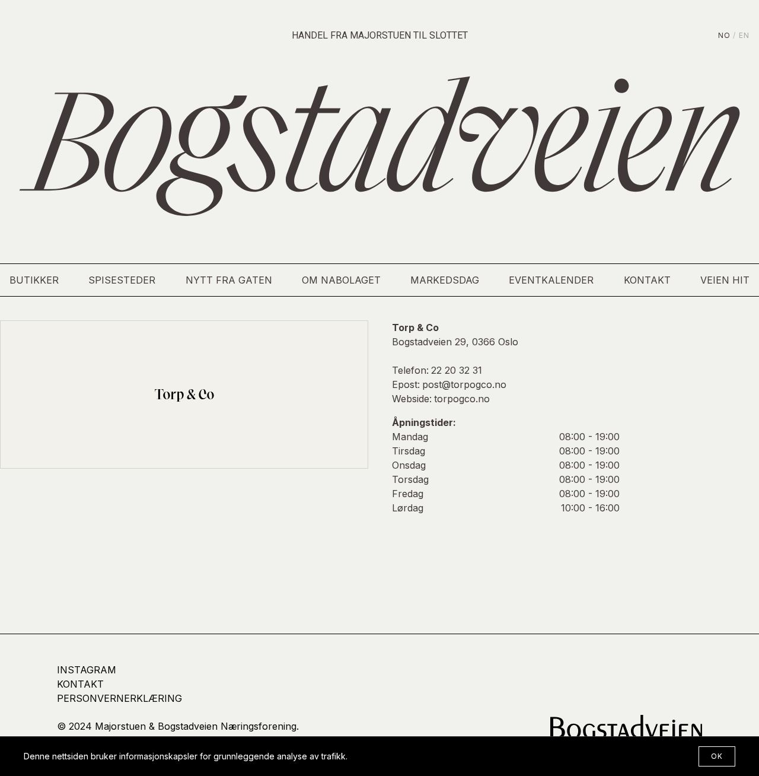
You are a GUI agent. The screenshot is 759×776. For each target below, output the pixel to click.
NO (724, 35)
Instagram (86, 670)
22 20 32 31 (456, 370)
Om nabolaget (341, 280)
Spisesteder (121, 280)
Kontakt (647, 280)
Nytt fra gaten (229, 280)
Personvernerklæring (119, 698)
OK (717, 756)
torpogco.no (462, 399)
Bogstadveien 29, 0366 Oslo (455, 342)
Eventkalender (551, 280)
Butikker (34, 280)
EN (744, 35)
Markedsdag (444, 280)
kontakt (80, 684)
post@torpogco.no (464, 384)
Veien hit (725, 280)
